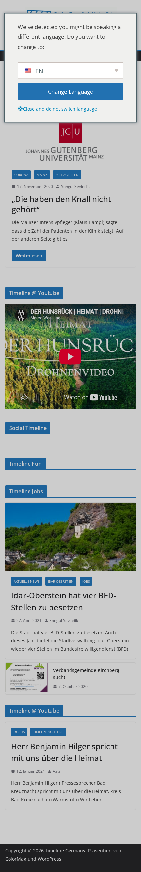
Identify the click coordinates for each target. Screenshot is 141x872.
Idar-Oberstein (61, 581)
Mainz (42, 174)
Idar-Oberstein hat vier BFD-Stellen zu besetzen (63, 601)
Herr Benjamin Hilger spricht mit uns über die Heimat (64, 752)
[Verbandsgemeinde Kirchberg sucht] (26, 678)
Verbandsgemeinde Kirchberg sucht (86, 673)
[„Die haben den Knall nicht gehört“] (70, 137)
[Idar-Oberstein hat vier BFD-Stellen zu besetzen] (70, 537)
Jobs (86, 581)
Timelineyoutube (48, 732)
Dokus (19, 732)
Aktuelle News (26, 581)
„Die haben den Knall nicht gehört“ (61, 203)
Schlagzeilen (67, 174)
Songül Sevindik (75, 186)
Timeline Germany (65, 850)
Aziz (56, 771)
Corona (21, 174)
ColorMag (15, 859)
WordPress (49, 859)
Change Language (70, 91)
